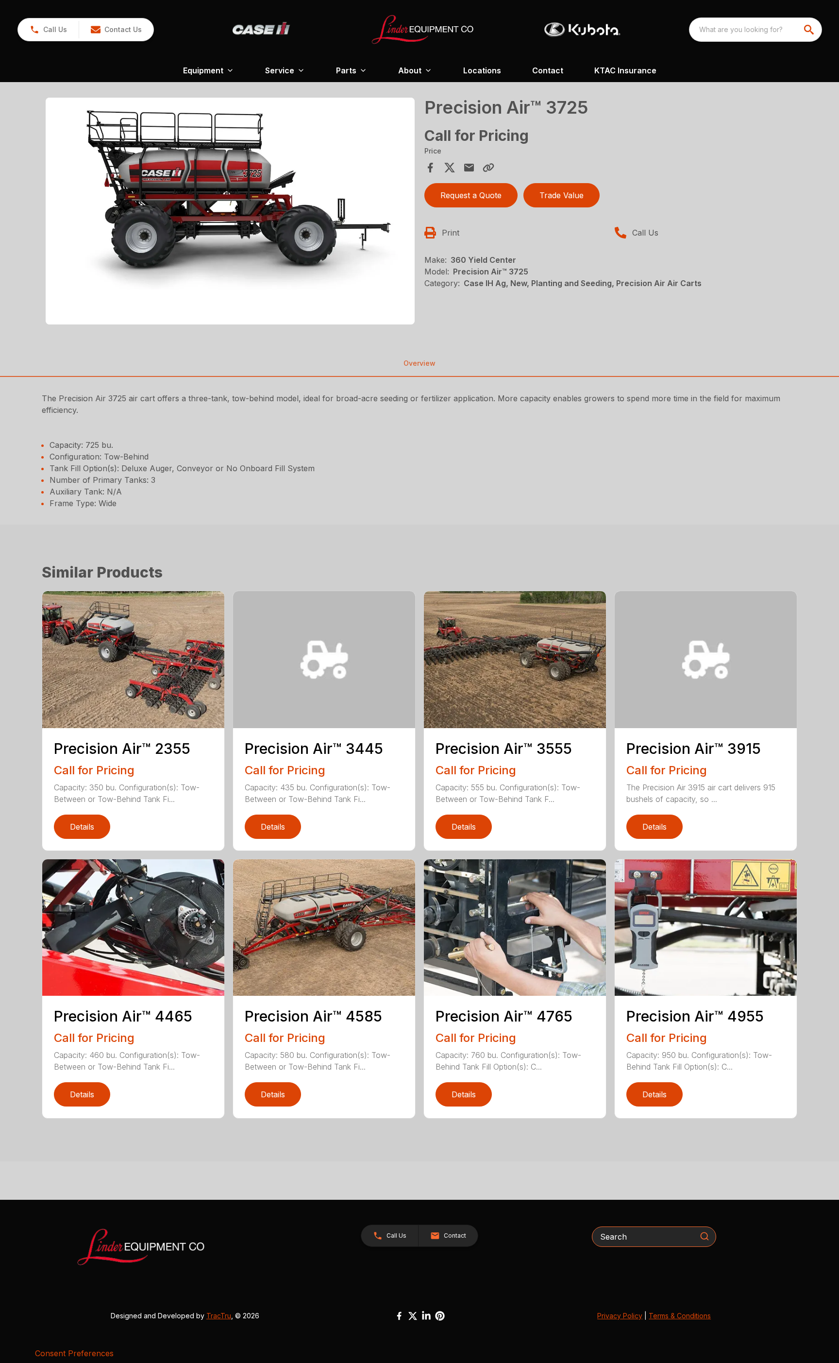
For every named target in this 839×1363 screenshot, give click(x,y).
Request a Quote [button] (471, 195)
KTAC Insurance (625, 70)
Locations (482, 70)
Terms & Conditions (680, 1316)
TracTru (218, 1316)
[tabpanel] (230, 212)
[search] (810, 29)
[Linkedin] (426, 1315)
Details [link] (82, 827)
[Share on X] (449, 167)
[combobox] (755, 29)
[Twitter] (413, 1315)
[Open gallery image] (230, 211)
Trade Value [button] (561, 195)
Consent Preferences (74, 1353)
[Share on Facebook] (430, 167)
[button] (48, 29)
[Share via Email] (469, 167)
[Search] (704, 1236)
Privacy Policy (619, 1316)
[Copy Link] (488, 167)
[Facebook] (399, 1315)
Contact (547, 70)
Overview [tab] (419, 363)
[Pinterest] (440, 1315)
